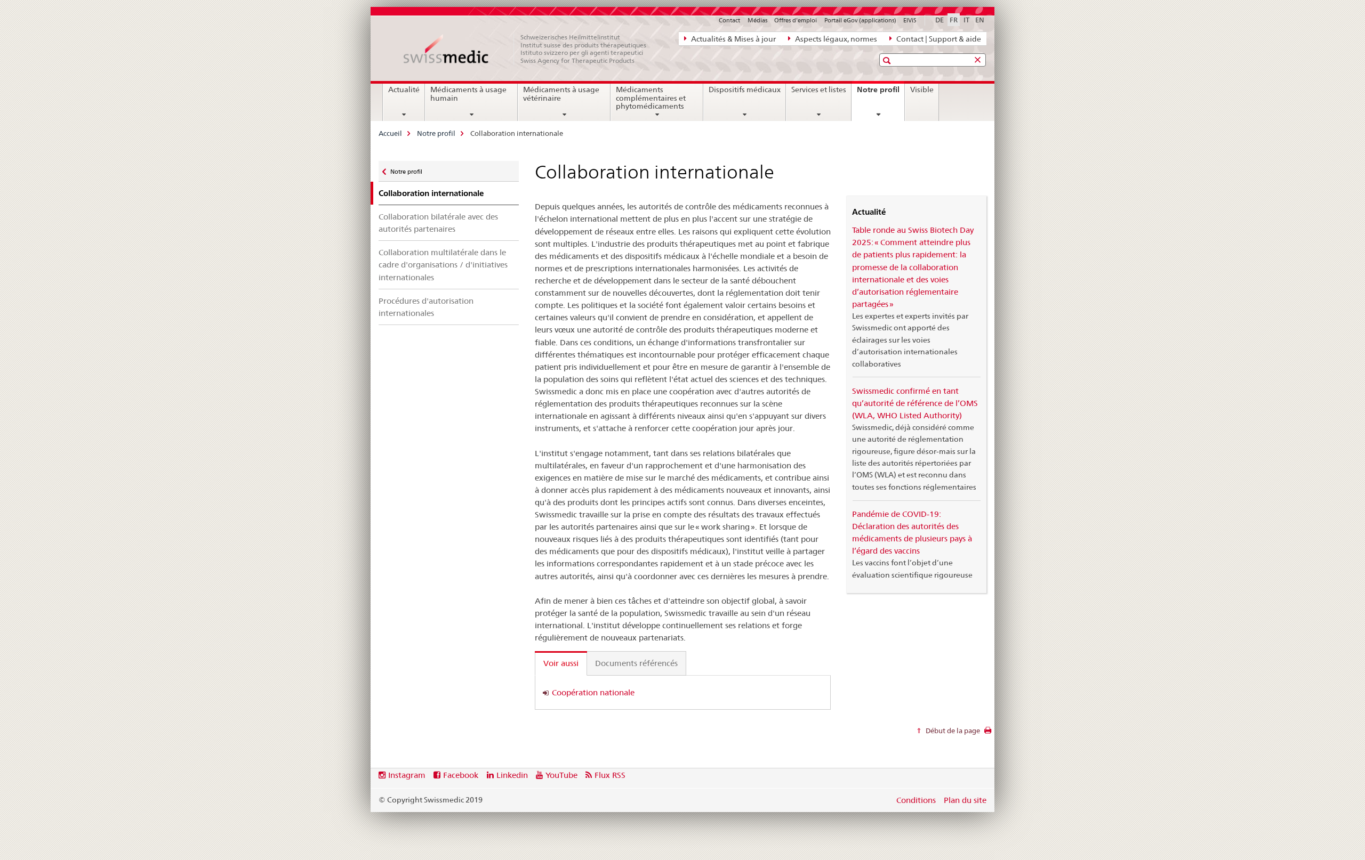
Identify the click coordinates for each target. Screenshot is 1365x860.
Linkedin (512, 775)
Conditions (916, 800)
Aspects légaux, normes (835, 39)
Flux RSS (610, 775)
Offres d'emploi (795, 20)
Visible (922, 89)
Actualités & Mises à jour (732, 39)
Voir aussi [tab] (561, 663)
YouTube (561, 775)
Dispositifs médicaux (745, 89)
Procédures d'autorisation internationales (426, 307)
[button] (888, 60)
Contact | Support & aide (938, 39)
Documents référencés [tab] (636, 663)
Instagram (406, 775)
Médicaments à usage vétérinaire (561, 93)
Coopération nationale (593, 692)
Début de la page (952, 730)
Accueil (390, 133)
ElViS (910, 20)
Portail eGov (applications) (860, 20)
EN (979, 19)
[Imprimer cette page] (987, 733)
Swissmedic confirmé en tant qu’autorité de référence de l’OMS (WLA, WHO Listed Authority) (915, 403)
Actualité (404, 89)
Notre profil (880, 93)
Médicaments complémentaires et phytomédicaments (651, 98)
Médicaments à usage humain (468, 93)
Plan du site (965, 800)
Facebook (460, 775)
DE (939, 19)
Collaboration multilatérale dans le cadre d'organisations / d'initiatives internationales (443, 264)
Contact (729, 20)
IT (966, 19)
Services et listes (818, 89)
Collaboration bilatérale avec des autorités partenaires (438, 223)
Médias (757, 20)
